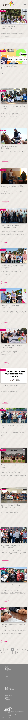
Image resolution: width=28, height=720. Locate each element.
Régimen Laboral (7, 699)
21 (15, 655)
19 (26, 652)
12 (4, 652)
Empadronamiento (8, 694)
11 (1, 652)
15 (14, 652)
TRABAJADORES (8, 672)
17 (20, 652)
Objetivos (6, 667)
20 (12, 655)
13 (7, 652)
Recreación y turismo (8, 675)
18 (23, 652)
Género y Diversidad (8, 669)
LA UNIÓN (6, 666)
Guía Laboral (7, 685)
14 (10, 652)
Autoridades (7, 668)
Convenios (6, 698)
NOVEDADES (7, 701)
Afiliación (6, 674)
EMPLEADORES (7, 687)
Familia (6, 681)
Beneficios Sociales (8, 680)
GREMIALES (7, 697)
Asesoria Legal (7, 684)
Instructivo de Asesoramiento (9, 689)
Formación (6, 676)
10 (25, 649)
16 (17, 652)
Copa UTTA (7, 670)
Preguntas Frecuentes (8, 695)
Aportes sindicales (8, 688)
